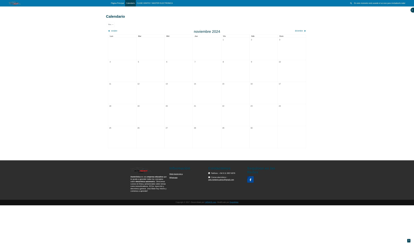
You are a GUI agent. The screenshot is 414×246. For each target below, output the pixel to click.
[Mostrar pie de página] (409, 241)
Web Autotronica (176, 174)
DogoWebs (234, 202)
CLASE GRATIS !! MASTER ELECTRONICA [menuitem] (155, 3)
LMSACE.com (210, 202)
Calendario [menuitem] (130, 3)
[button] (351, 3)
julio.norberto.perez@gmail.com (221, 180)
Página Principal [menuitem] (117, 3)
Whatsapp (173, 178)
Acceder (402, 3)
